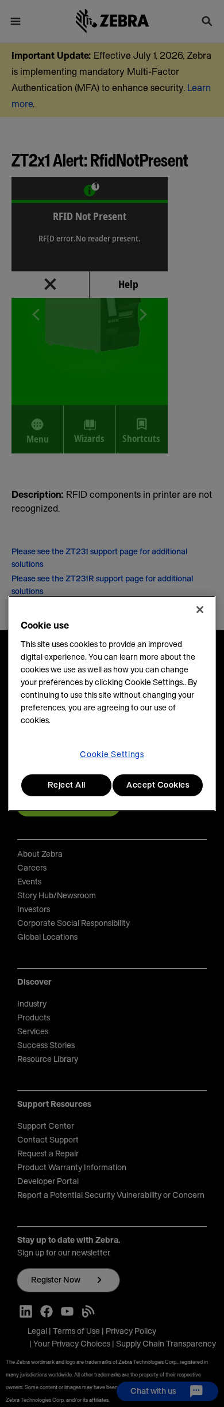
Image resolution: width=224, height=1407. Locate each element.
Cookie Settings (112, 755)
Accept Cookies (157, 785)
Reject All (67, 785)
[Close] (200, 609)
